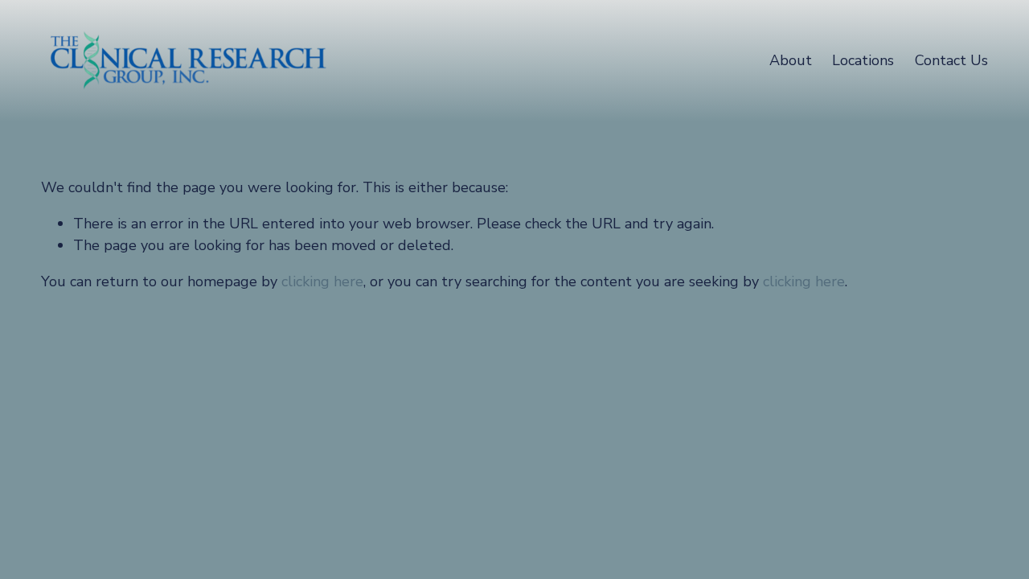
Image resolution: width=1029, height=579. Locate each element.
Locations (863, 60)
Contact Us (951, 60)
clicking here (322, 281)
